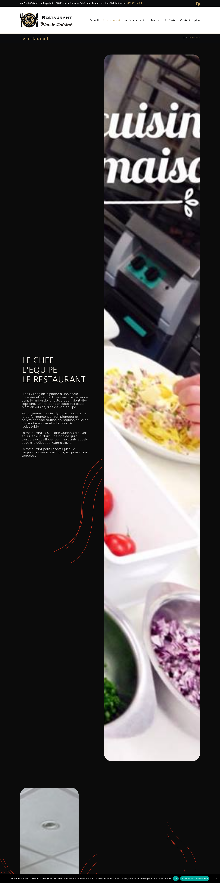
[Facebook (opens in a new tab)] (197, 4)
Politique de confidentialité (195, 878)
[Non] (216, 878)
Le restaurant (194, 37)
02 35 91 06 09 (134, 3)
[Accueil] (184, 37)
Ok (176, 878)
